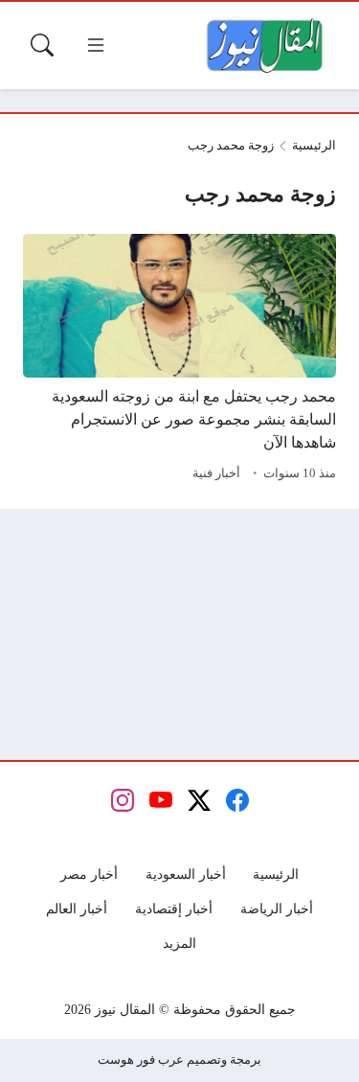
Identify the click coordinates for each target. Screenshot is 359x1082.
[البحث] (42, 45)
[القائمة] (96, 45)
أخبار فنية (216, 473)
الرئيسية (314, 145)
